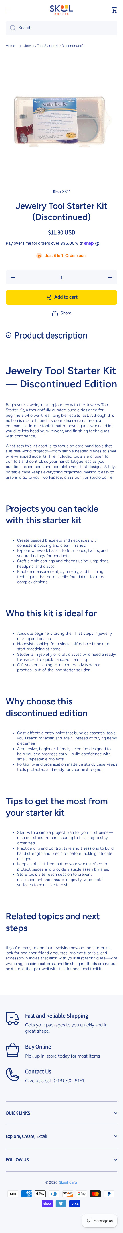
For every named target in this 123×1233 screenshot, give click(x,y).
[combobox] (61, 28)
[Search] (11, 28)
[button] (114, 10)
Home (10, 46)
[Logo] (61, 10)
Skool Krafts (68, 1182)
